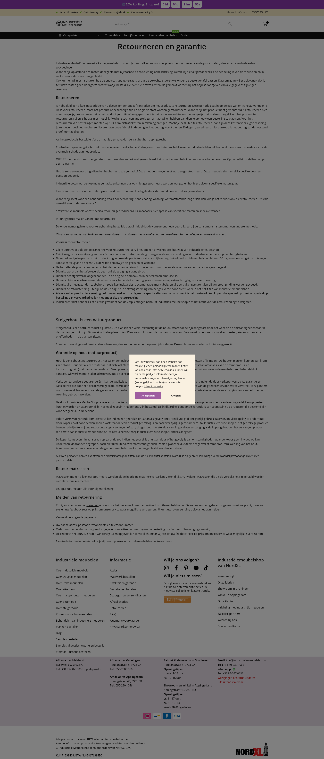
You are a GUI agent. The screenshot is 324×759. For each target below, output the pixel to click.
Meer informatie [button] (153, 386)
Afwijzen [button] (176, 395)
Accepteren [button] (148, 395)
